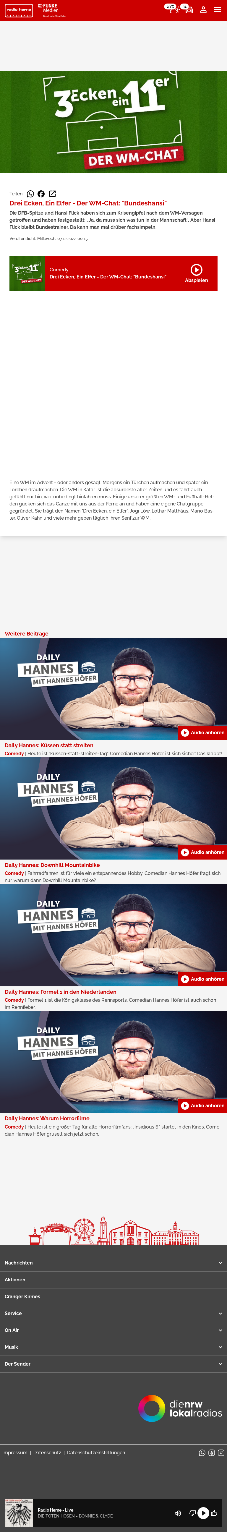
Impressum (14, 1452)
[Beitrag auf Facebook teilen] (41, 193)
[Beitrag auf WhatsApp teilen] (30, 193)
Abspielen (196, 272)
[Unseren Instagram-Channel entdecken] (221, 1452)
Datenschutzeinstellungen (96, 1452)
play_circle (203, 1513)
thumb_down (192, 1513)
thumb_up (214, 1513)
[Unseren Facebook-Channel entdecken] (211, 1452)
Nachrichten (19, 1263)
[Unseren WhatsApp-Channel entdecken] (202, 1452)
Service (13, 1313)
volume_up (178, 1513)
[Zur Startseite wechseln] (19, 10)
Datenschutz (47, 1452)
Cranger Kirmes (22, 1296)
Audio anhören (202, 732)
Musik (11, 1347)
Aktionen (15, 1280)
